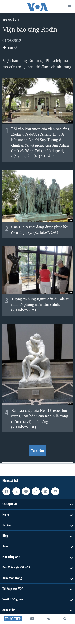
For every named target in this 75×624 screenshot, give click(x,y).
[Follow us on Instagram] (36, 491)
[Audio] (48, 619)
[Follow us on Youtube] (26, 491)
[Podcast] (45, 491)
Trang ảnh (10, 20)
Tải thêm (37, 450)
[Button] (10, 49)
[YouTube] (32, 619)
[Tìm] (65, 619)
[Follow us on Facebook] (6, 491)
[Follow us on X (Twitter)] (16, 491)
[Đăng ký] (55, 491)
